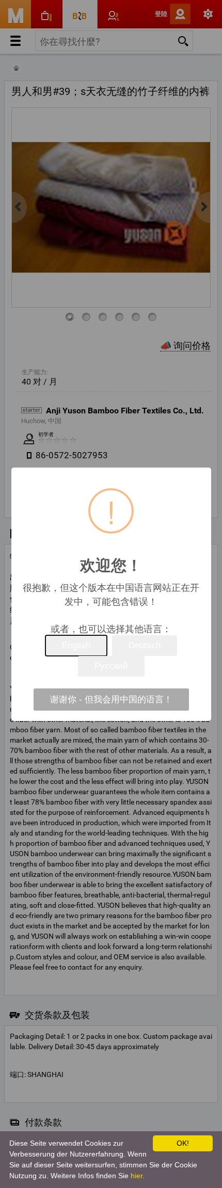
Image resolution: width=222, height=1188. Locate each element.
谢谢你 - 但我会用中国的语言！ (111, 699)
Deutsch (145, 645)
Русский (111, 666)
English (76, 645)
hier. (138, 1175)
